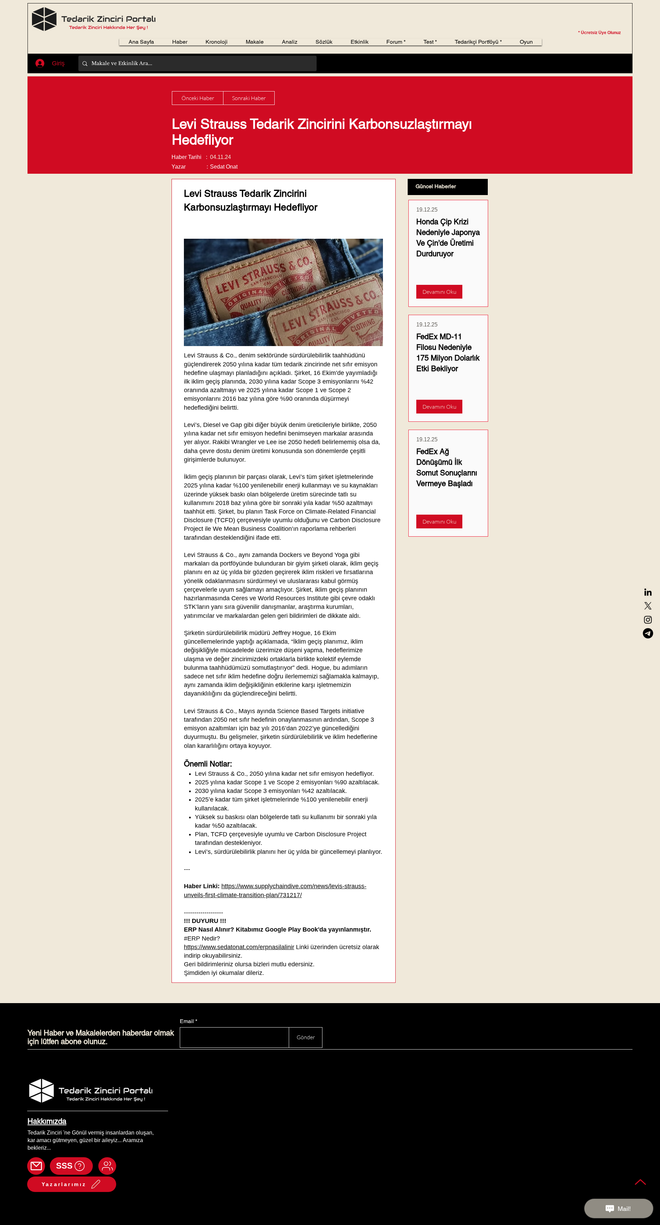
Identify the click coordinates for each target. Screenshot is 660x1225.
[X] (648, 606)
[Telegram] (648, 633)
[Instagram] (648, 619)
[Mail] (36, 1166)
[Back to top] (640, 1181)
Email (187, 1021)
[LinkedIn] (648, 592)
